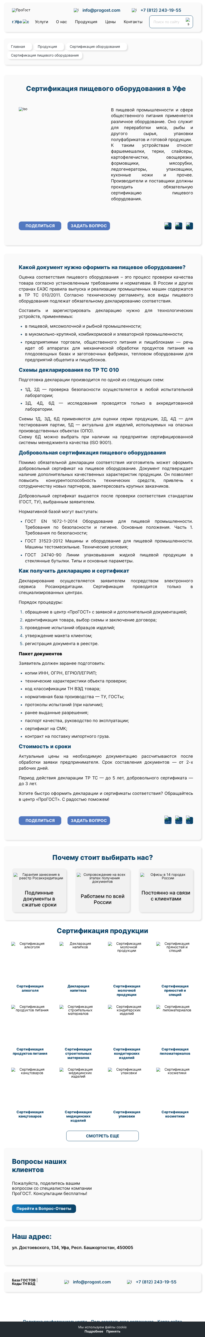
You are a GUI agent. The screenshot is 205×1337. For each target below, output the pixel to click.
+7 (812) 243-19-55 (160, 10)
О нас (61, 21)
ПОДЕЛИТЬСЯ (40, 225)
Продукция (86, 21)
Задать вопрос (89, 225)
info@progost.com (101, 10)
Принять (113, 1331)
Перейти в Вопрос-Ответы (43, 1208)
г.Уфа (17, 21)
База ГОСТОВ (24, 1280)
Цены (110, 21)
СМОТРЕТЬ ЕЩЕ (102, 1135)
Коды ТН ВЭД (23, 1283)
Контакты (133, 21)
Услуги (41, 21)
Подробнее (93, 1331)
